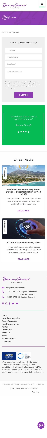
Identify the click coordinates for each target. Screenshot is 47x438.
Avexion (35, 392)
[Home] (14, 5)
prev (19, 135)
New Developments (10, 324)
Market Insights (9, 338)
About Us (6, 333)
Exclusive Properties (11, 318)
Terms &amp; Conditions (13, 84)
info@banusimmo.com (15, 288)
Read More (23, 211)
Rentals (5, 327)
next (28, 135)
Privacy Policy (28, 84)
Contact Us (6, 341)
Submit (23, 95)
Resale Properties (9, 321)
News (4, 336)
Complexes (7, 330)
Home (4, 315)
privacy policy (15, 388)
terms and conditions (29, 388)
